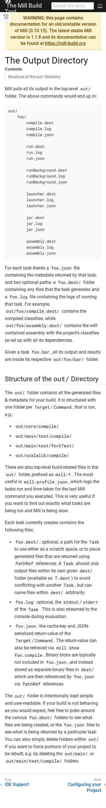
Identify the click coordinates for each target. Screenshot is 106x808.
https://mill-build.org (65, 43)
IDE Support (17, 784)
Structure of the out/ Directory (34, 77)
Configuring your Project (84, 787)
